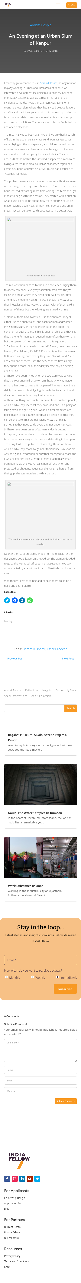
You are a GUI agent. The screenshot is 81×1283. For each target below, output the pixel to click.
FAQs (7, 1266)
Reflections (31, 690)
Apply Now (71, 5)
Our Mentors (11, 1237)
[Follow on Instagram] (15, 1179)
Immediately (68, 978)
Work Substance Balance (25, 886)
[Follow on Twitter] (37, 1179)
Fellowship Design (14, 1198)
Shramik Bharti (48, 83)
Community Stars (66, 690)
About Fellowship (41, 696)
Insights (47, 690)
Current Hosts (12, 1226)
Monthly (14, 978)
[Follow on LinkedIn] (22, 1179)
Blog (6, 1208)
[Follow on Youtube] (30, 1179)
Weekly (40, 978)
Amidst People (40, 25)
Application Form (14, 1203)
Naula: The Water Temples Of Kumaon (35, 813)
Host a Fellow (12, 1232)
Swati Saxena (34, 50)
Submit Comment (66, 1101)
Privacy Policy (12, 1256)
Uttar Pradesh (57, 649)
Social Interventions (15, 696)
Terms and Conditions (17, 1261)
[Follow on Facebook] (7, 1179)
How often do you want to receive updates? (33, 970)
